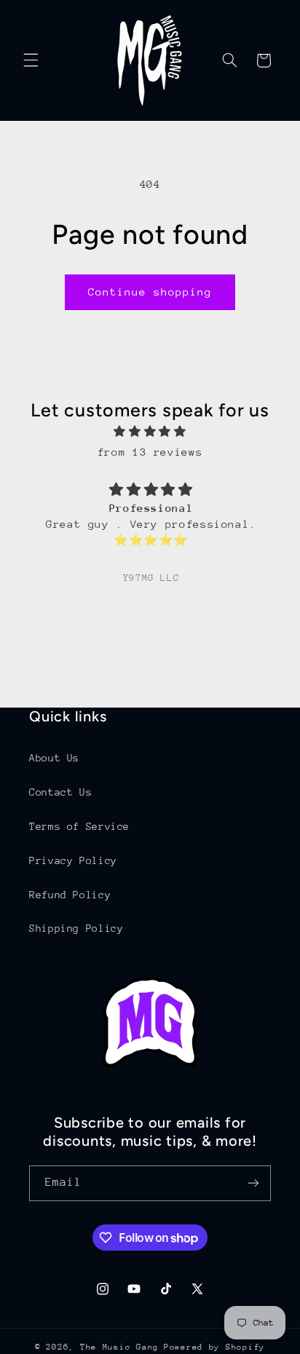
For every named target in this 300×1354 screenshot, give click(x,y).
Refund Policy (70, 894)
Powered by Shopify (214, 1347)
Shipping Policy (76, 928)
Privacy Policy (73, 860)
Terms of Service (79, 826)
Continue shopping (150, 291)
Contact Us (60, 792)
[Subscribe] (253, 1183)
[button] (30, 60)
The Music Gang (119, 1347)
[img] (150, 431)
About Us (54, 758)
